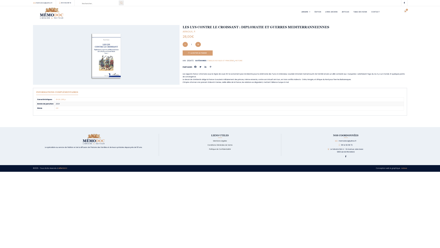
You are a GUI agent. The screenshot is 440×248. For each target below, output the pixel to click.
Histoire (238, 60)
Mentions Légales (220, 141)
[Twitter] (200, 66)
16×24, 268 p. (61, 99)
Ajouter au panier (199, 53)
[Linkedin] (205, 66)
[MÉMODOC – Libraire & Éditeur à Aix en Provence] (51, 14)
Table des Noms (360, 12)
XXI (57, 108)
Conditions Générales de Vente (220, 145)
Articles (345, 12)
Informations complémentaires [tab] (57, 92)
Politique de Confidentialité (220, 149)
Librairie (304, 12)
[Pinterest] (210, 66)
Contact (375, 12)
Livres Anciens (331, 12)
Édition (318, 12)
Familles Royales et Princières (221, 60)
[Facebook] (195, 66)
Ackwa (404, 168)
